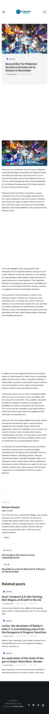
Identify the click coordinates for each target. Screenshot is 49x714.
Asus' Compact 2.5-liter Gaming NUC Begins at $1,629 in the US (22, 598)
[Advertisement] (24, 114)
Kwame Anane (12, 74)
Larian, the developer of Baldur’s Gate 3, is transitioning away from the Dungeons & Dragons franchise (24, 629)
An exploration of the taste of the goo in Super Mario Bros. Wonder (23, 660)
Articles (6, 537)
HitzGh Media (18, 706)
